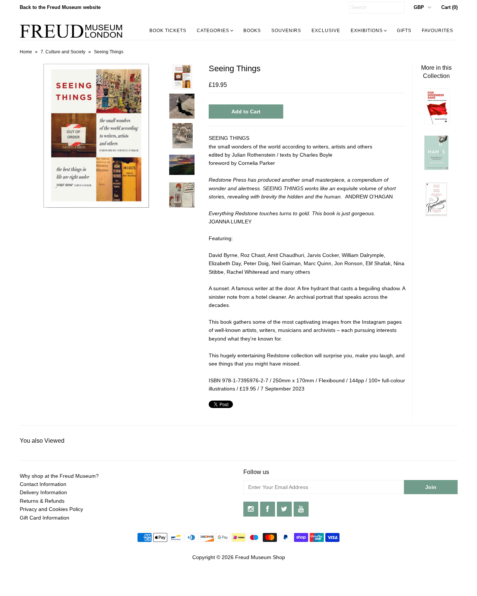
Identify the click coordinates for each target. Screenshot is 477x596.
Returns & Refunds (42, 501)
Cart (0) (449, 7)
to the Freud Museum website (60, 7)
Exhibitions (367, 30)
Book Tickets (167, 30)
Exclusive (326, 30)
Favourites (437, 30)
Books (252, 30)
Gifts (404, 30)
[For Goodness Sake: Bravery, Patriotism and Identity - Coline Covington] (436, 123)
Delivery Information (43, 492)
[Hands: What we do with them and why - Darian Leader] (436, 169)
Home (26, 51)
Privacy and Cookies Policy (51, 509)
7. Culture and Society (63, 51)
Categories (213, 30)
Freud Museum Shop (260, 557)
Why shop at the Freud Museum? (59, 476)
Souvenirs (286, 30)
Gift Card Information (44, 518)
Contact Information (43, 484)
